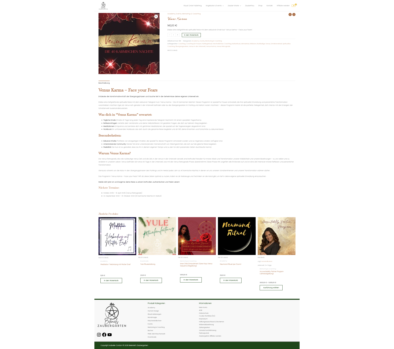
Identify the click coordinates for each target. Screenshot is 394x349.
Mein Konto (203, 307)
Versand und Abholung (207, 330)
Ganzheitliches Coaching (221, 44)
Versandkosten (266, 261)
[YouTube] (109, 334)
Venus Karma (211, 46)
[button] (156, 16)
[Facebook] (104, 334)
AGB (200, 310)
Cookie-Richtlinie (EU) (207, 316)
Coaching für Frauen (193, 44)
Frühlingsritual (207, 44)
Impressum (203, 319)
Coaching (181, 44)
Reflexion (253, 44)
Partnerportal (204, 333)
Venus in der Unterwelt (197, 46)
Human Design (153, 311)
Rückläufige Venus (263, 44)
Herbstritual (236, 44)
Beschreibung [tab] (104, 83)
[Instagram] (98, 334)
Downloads (152, 337)
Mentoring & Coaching (191, 14)
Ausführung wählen (271, 287)
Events (178, 14)
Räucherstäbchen (154, 321)
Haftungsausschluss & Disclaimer (211, 322)
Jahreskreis (245, 44)
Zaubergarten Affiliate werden (210, 336)
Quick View (117, 257)
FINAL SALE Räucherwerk (156, 334)
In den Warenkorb (191, 35)
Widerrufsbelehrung (206, 324)
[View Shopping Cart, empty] (294, 6)
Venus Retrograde (223, 46)
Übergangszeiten (181, 46)
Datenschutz (204, 313)
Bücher (150, 330)
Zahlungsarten (204, 327)
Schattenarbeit (276, 44)
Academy (171, 14)
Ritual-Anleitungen (154, 314)
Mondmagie (152, 317)
